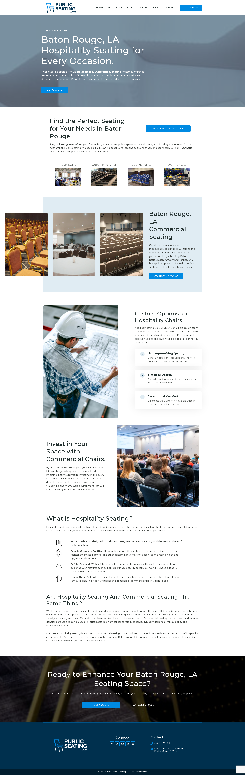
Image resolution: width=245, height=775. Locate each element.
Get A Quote (190, 7)
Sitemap (122, 772)
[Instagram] (122, 743)
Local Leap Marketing (138, 772)
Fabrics (157, 7)
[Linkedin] (133, 743)
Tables (143, 7)
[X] (117, 743)
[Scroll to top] (238, 764)
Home (100, 7)
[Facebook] (112, 743)
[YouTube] (127, 743)
